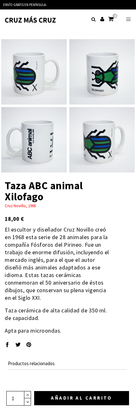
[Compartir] (7, 345)
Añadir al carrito (81, 398)
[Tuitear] (18, 345)
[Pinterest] (28, 345)
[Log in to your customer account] (103, 17)
